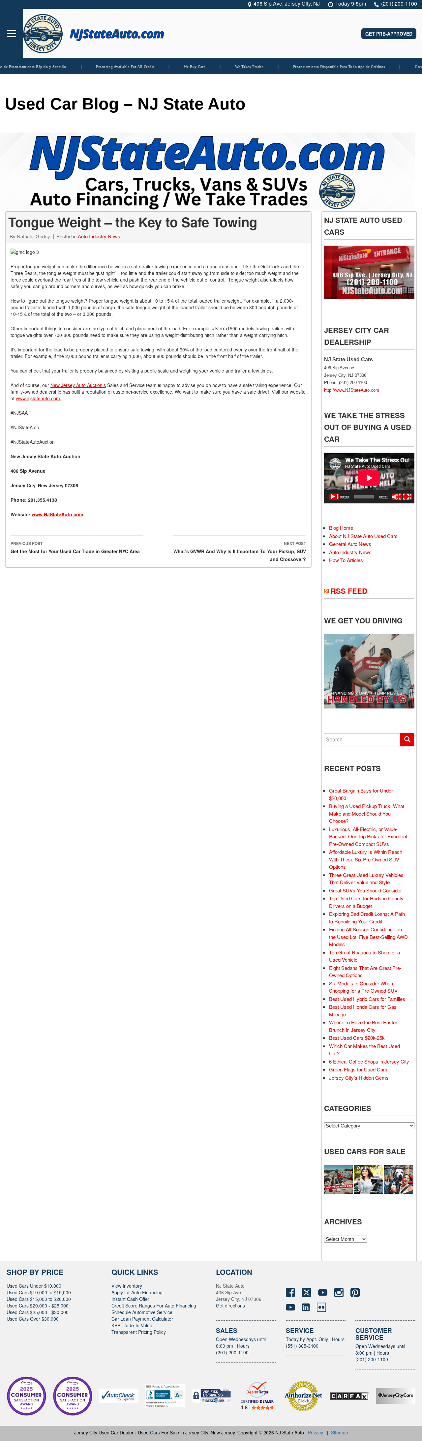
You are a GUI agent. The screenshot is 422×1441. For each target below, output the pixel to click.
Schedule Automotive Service (141, 1312)
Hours (243, 1345)
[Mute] (397, 497)
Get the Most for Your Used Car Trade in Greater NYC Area (75, 547)
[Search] (407, 739)
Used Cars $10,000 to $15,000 (39, 1292)
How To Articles (346, 559)
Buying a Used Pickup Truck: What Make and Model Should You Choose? (366, 813)
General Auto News (350, 543)
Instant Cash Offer (130, 1299)
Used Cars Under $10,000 (34, 1285)
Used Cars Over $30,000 (33, 1318)
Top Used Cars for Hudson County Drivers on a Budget (366, 902)
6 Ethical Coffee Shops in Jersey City (369, 1061)
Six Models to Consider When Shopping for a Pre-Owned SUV (363, 987)
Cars (155, 1432)
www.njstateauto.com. (38, 398)
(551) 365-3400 (302, 1345)
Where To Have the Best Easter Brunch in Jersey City (363, 1026)
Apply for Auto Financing (137, 1292)
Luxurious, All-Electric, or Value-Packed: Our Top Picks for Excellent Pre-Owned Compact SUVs (368, 836)
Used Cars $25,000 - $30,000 (38, 1312)
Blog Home (341, 527)
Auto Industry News (99, 236)
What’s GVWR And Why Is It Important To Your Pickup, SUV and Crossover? (239, 551)
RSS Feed (349, 590)
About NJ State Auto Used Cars (363, 535)
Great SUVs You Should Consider (365, 890)
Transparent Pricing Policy (138, 1332)
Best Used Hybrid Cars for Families (367, 998)
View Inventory (126, 1285)
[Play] (334, 497)
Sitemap (339, 1432)
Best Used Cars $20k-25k (357, 1037)
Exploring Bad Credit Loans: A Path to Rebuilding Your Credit (367, 917)
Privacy (315, 1432)
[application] (369, 478)
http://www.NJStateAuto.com (351, 390)
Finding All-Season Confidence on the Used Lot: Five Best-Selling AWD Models (368, 936)
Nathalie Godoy (33, 236)
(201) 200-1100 (232, 1352)
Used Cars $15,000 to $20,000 (39, 1299)
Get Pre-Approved (388, 33)
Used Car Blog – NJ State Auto (125, 104)
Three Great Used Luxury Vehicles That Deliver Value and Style (366, 878)
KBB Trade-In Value (131, 1325)
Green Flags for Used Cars (358, 1069)
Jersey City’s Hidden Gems (359, 1077)
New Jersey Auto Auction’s (78, 385)
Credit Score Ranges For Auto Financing (153, 1305)
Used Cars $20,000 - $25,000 (38, 1305)
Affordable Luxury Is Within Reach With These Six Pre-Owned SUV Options (365, 859)
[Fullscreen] (407, 497)
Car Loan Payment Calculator (142, 1318)
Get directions (230, 1305)
